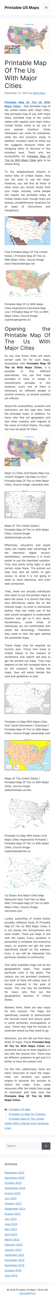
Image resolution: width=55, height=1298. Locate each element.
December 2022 (14, 1255)
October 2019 (13, 1270)
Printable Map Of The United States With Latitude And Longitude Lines (27, 1123)
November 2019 (14, 1265)
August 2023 (12, 1213)
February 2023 (14, 1244)
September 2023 (15, 1208)
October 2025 (13, 1182)
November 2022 (14, 1260)
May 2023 (11, 1229)
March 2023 (12, 1239)
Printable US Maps (22, 7)
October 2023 (13, 1203)
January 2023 (13, 1249)
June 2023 (11, 1224)
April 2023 (11, 1234)
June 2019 (11, 1275)
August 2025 (12, 1193)
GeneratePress (27, 1293)
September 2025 (15, 1188)
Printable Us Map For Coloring (27, 1114)
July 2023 (11, 1219)
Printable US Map (19, 1109)
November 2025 (14, 1177)
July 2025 (10, 1198)
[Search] (46, 1146)
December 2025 (14, 1172)
